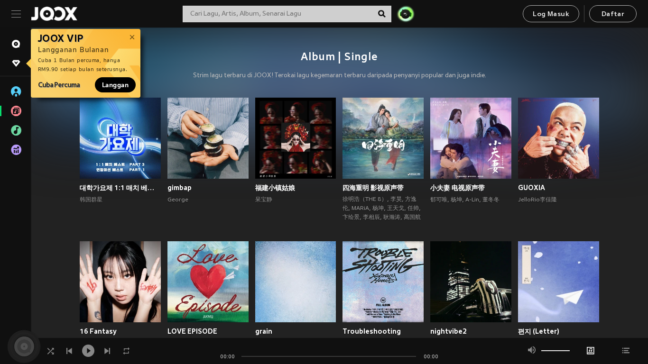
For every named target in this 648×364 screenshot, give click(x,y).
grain (263, 331)
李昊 (396, 199)
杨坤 (378, 208)
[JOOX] (54, 14)
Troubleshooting (372, 331)
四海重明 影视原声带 (373, 187)
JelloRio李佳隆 (537, 200)
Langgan (115, 85)
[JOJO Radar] (405, 13)
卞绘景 (351, 217)
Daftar (613, 14)
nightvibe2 (448, 331)
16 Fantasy (98, 331)
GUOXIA (531, 187)
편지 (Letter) (538, 331)
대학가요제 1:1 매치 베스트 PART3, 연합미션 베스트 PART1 (120, 187)
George (177, 200)
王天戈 (395, 208)
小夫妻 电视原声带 (457, 187)
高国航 (412, 217)
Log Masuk (551, 14)
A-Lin (472, 200)
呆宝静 (263, 200)
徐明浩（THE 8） (365, 199)
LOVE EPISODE (192, 331)
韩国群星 (91, 200)
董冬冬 (491, 200)
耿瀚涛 (391, 217)
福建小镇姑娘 (275, 187)
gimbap (179, 187)
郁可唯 (438, 200)
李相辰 (371, 217)
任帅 (413, 208)
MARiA (360, 208)
